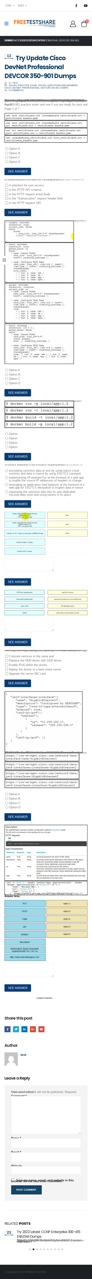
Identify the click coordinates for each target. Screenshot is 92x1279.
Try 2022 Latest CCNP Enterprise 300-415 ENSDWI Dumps (48, 1234)
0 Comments (16, 90)
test (15, 83)
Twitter (16, 1029)
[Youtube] (85, 5)
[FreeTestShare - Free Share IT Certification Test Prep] (34, 23)
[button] (30, 1249)
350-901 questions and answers (58, 85)
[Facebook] (76, 5)
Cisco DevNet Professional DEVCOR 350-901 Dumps (36, 88)
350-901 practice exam (23, 85)
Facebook (7, 1029)
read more (24, 1241)
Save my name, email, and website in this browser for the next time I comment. (42, 1181)
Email (41, 1029)
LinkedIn (24, 1029)
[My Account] (73, 24)
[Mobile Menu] (7, 23)
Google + (33, 1029)
